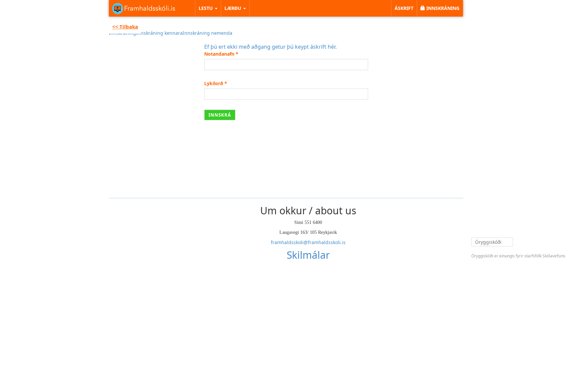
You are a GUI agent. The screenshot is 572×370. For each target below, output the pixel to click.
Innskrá (220, 115)
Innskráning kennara (159, 33)
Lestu (206, 8)
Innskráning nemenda (207, 33)
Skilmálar (308, 255)
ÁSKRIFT (404, 8)
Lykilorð (215, 83)
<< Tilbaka (125, 26)
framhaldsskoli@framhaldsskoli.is (308, 242)
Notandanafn (221, 54)
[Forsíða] (143, 8)
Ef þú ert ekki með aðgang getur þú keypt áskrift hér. (270, 46)
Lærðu (233, 8)
